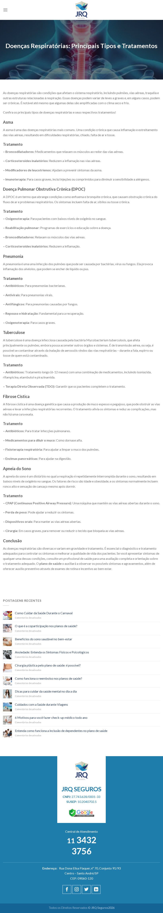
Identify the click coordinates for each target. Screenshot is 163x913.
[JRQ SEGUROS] (81, 10)
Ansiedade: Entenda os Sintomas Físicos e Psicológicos (52, 652)
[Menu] (5, 10)
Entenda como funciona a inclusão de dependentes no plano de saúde (61, 731)
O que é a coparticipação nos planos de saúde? (46, 626)
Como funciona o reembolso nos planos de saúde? (48, 678)
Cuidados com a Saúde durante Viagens (41, 704)
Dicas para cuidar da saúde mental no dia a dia (46, 691)
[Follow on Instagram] (76, 889)
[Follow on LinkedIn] (96, 889)
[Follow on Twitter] (86, 889)
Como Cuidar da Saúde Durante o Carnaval (44, 613)
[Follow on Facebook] (66, 889)
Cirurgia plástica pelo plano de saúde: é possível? (48, 665)
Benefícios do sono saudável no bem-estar (43, 639)
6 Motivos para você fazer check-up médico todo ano (51, 717)
